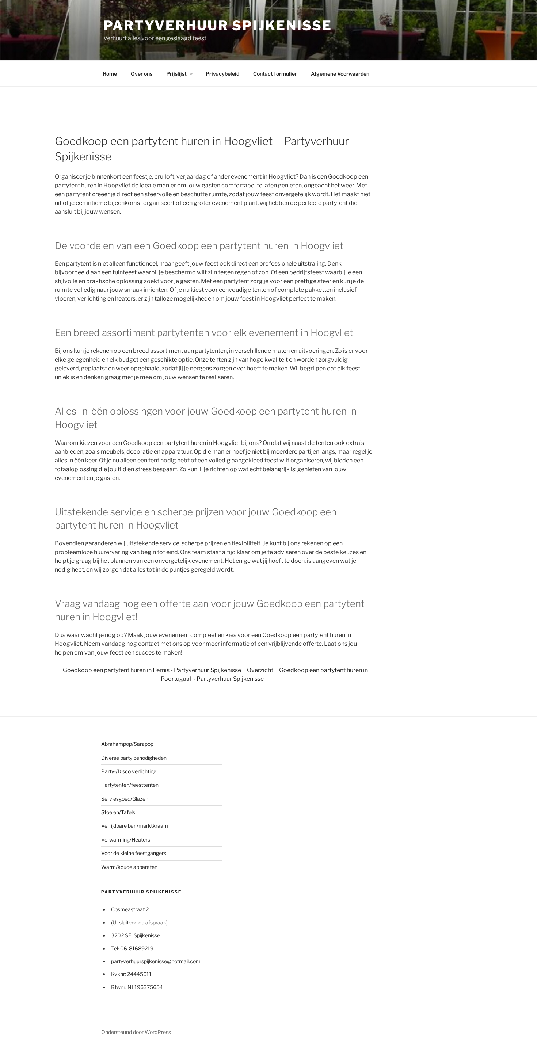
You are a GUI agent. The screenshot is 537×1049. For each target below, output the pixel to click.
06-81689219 (136, 948)
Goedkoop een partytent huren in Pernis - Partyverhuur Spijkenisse (152, 670)
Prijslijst (176, 73)
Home (110, 73)
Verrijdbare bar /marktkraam (134, 826)
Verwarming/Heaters (125, 839)
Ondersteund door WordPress (136, 1032)
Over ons (141, 73)
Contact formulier (275, 73)
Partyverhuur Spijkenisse (217, 26)
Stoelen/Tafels (118, 812)
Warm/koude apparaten (129, 867)
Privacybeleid (222, 73)
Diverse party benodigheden (134, 758)
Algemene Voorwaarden (340, 73)
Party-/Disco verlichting (128, 771)
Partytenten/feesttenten (130, 785)
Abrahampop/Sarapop (127, 744)
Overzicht (260, 670)
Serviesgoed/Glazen (124, 799)
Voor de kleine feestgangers (133, 853)
